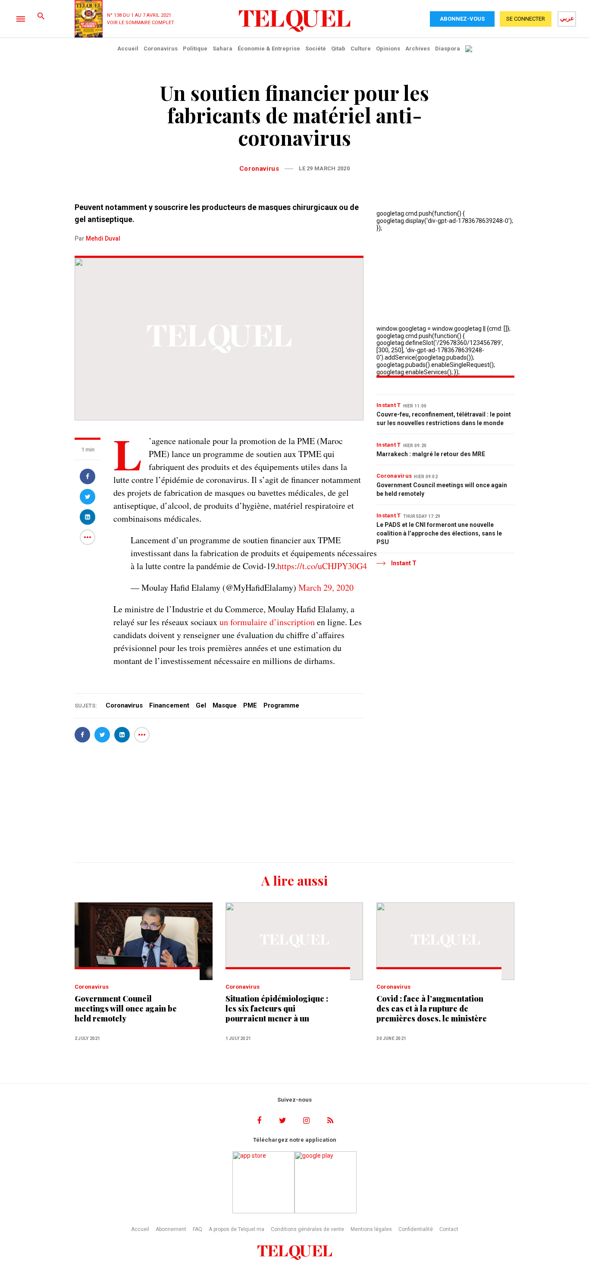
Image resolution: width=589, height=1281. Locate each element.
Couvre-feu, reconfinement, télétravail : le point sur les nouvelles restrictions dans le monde (443, 418)
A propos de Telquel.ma (236, 1229)
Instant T (388, 405)
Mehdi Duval (103, 238)
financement (169, 705)
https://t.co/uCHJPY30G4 (322, 566)
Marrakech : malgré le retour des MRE (430, 454)
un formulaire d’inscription (267, 622)
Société (315, 48)
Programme (281, 705)
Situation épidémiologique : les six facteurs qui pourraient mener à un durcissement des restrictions (281, 1009)
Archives (417, 48)
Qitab (338, 48)
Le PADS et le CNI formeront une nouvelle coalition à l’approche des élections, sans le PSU (439, 533)
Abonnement (171, 1229)
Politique (195, 48)
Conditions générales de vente (307, 1229)
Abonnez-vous (462, 19)
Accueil (127, 48)
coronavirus (124, 705)
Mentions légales (371, 1229)
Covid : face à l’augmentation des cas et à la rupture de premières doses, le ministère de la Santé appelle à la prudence (431, 1009)
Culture (361, 48)
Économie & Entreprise (269, 48)
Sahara (222, 48)
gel (201, 705)
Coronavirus (161, 48)
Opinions (388, 48)
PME (250, 705)
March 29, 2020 (326, 587)
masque (225, 705)
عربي (567, 18)
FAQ (197, 1229)
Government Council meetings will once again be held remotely (441, 489)
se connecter (525, 19)
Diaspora (447, 48)
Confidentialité (415, 1229)
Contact (448, 1229)
